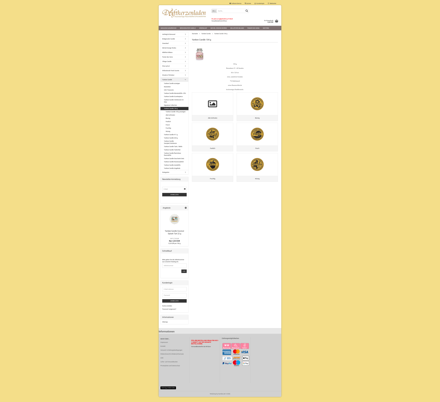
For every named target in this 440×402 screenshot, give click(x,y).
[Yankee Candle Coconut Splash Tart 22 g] (174, 219)
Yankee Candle (167, 79)
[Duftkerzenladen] (184, 12)
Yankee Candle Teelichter (172, 150)
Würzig (168, 131)
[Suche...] (247, 11)
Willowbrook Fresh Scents (170, 70)
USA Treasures (169, 90)
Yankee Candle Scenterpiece (173, 96)
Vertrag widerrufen (168, 388)
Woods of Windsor (168, 75)
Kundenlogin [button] (260, 3)
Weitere (266, 28)
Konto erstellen (167, 306)
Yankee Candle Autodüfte (172, 165)
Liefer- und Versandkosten (169, 362)
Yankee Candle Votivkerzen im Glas (174, 101)
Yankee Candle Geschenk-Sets (174, 158)
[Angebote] (186, 208)
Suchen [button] (248, 3)
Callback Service (236, 3)
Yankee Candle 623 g (171, 138)
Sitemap (165, 322)
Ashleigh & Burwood (168, 28)
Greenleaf (203, 28)
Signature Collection (170, 105)
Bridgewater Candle (188, 28)
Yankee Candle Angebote (172, 168)
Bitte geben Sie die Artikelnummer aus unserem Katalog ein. (173, 261)
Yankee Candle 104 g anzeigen (176, 112)
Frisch (168, 125)
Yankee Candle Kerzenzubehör (174, 162)
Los (184, 271)
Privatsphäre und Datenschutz (170, 366)
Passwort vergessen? (169, 309)
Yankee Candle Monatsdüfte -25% (175, 93)
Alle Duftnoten (170, 115)
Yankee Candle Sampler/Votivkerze (170, 142)
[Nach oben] (433, 398)
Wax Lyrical (166, 66)
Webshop (213, 394)
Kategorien (165, 172)
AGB (161, 358)
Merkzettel (272, 3)
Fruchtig (168, 128)
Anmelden (174, 194)
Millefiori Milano (237, 28)
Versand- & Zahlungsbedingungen (171, 350)
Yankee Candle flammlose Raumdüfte (172, 154)
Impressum (164, 342)
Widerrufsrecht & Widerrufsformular (172, 354)
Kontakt (162, 346)
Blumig (168, 118)
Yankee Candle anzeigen (172, 83)
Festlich (168, 121)
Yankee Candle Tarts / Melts (173, 146)
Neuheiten (167, 87)
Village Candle (166, 61)
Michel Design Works (218, 28)
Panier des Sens (253, 28)
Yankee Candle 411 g (171, 134)
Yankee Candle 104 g (171, 108)
